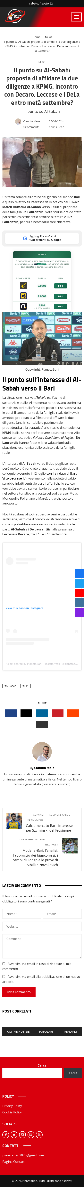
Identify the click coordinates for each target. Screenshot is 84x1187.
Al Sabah (11, 686)
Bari (26, 686)
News (42, 62)
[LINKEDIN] (42, 713)
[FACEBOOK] (11, 713)
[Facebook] (5, 1134)
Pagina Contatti (13, 1161)
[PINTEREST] (57, 713)
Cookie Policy (12, 1112)
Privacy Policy (12, 1106)
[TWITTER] (26, 713)
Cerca (42, 1065)
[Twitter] (14, 1134)
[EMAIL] (42, 724)
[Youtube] (39, 1134)
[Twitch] (31, 1134)
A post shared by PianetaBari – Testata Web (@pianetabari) (42, 663)
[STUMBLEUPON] (73, 713)
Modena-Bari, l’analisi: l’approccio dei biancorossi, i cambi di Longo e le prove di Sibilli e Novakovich (35, 852)
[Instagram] (22, 1134)
